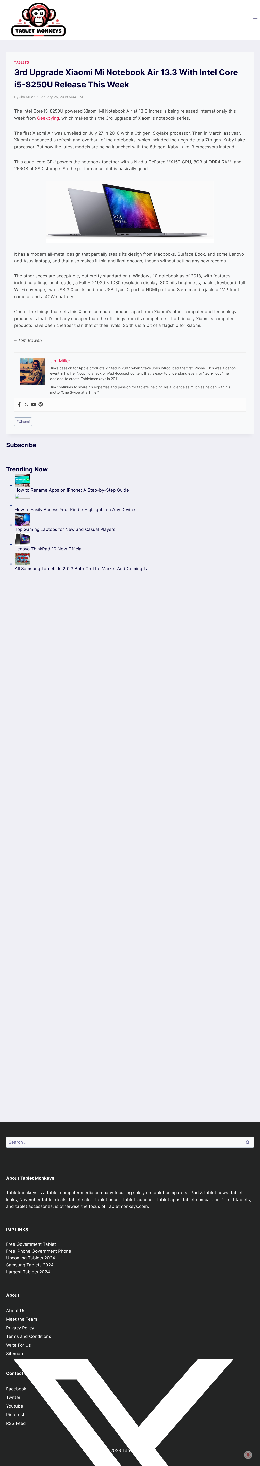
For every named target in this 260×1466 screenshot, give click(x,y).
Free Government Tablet (31, 1244)
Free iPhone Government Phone (38, 1251)
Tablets (21, 62)
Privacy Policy (20, 1327)
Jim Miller (27, 97)
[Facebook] (19, 404)
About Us (15, 1310)
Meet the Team (21, 1319)
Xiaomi (23, 422)
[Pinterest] (40, 404)
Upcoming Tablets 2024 (30, 1257)
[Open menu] (255, 20)
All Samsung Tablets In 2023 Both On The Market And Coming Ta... (83, 568)
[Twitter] (26, 404)
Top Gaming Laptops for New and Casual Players (65, 529)
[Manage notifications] (248, 1455)
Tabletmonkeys (21, 1192)
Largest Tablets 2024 (28, 1271)
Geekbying (48, 118)
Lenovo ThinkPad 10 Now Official (49, 548)
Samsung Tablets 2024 (30, 1264)
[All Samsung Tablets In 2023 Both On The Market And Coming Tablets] (83, 559)
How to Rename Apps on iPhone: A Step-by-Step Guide (72, 490)
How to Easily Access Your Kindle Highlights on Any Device (75, 509)
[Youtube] (33, 404)
